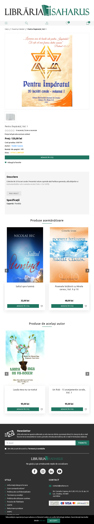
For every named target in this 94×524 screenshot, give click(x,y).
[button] (6, 23)
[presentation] (6, 270)
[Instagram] (43, 471)
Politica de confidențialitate (18, 492)
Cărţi (7, 29)
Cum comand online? (16, 488)
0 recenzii (19, 130)
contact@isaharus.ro (60, 486)
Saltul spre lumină (25, 286)
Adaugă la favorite (14, 162)
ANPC (9, 512)
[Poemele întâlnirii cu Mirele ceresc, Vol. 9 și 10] (69, 255)
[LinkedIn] (51, 471)
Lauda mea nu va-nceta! (25, 389)
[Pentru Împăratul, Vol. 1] (47, 71)
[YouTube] (59, 471)
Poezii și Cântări (18, 29)
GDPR (9, 505)
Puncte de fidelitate (15, 502)
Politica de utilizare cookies (18, 498)
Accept (54, 521)
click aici (42, 520)
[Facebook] (34, 471)
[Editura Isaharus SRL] (47, 10)
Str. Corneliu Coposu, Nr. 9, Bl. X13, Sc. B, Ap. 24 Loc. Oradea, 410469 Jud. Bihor (70, 493)
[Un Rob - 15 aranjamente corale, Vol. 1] (69, 358)
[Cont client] (47, 23)
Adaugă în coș (47, 157)
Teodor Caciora (17, 146)
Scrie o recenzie (31, 130)
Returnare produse (15, 508)
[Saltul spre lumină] (25, 255)
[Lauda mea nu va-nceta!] (25, 358)
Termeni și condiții (15, 495)
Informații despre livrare (17, 485)
